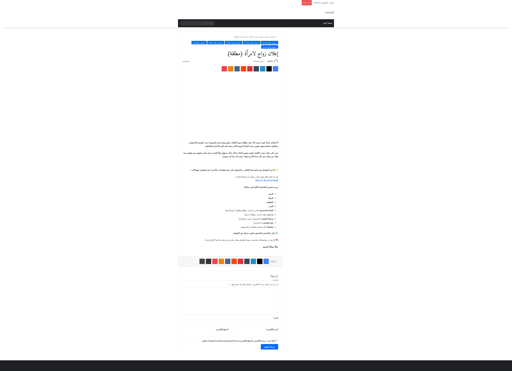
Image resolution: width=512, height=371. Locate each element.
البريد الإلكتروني (271, 329)
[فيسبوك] (275, 68)
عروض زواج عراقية (216, 43)
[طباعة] (202, 261)
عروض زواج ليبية (199, 43)
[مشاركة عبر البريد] (208, 261)
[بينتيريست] (250, 68)
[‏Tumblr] (256, 68)
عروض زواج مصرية (270, 47)
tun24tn (270, 61)
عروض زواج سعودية (233, 43)
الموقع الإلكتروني (222, 329)
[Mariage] (329, 12)
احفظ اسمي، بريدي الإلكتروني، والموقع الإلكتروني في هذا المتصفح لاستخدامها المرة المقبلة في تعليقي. (238, 341)
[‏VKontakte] (237, 68)
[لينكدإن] (262, 68)
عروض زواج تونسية (261, 37)
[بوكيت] (224, 68)
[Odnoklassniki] (230, 68)
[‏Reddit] (243, 68)
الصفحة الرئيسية (327, 23)
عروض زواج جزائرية (251, 43)
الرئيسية (273, 37)
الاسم (275, 318)
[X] (269, 68)
